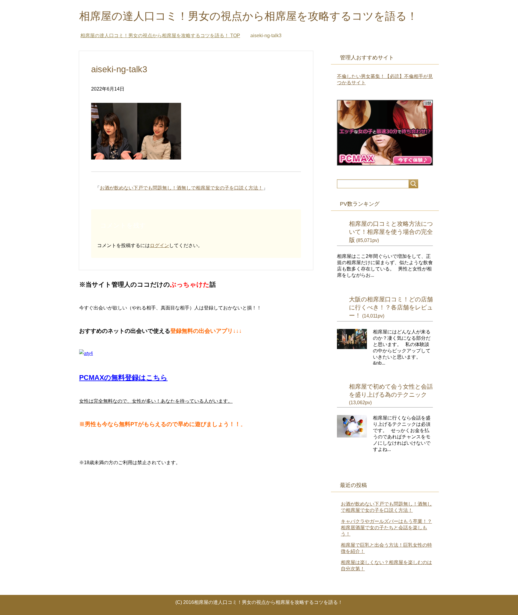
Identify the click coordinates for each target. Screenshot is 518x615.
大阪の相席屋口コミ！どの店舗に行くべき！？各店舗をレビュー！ (391, 307)
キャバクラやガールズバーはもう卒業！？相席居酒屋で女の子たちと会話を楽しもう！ (386, 527)
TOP (160, 35)
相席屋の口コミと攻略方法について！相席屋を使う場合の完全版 (391, 231)
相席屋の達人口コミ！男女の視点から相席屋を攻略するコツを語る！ (248, 16)
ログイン (159, 245)
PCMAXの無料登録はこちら (123, 377)
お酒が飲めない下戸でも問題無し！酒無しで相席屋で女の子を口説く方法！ (181, 187)
